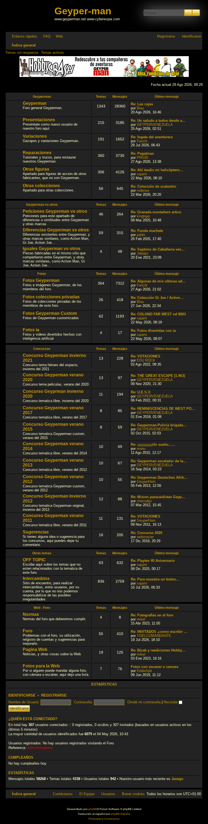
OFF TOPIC (34, 560)
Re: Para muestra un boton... (155, 579)
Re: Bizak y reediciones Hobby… (158, 650)
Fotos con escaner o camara (154, 667)
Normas (31, 614)
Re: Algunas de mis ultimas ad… (158, 281)
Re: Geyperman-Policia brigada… (159, 425)
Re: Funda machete (147, 231)
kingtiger (143, 216)
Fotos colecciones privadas (51, 297)
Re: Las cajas (142, 104)
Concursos (41, 349)
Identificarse (21, 695)
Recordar (171, 702)
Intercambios (36, 578)
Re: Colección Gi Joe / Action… (157, 298)
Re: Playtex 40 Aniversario (153, 561)
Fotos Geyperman (41, 280)
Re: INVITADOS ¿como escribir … (159, 632)
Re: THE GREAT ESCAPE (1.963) (158, 376)
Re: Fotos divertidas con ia (153, 331)
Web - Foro (42, 608)
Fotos (41, 274)
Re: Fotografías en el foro (152, 615)
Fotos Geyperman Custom (50, 313)
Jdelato (142, 253)
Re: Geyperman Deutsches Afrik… (159, 477)
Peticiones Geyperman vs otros (55, 211)
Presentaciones (39, 119)
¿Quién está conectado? (32, 719)
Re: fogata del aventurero (152, 137)
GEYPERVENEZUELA (155, 125)
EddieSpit (144, 671)
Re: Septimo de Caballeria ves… (158, 249)
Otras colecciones (41, 185)
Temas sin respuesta (21, 52)
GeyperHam (146, 481)
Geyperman (42, 97)
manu (141, 449)
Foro (27, 631)
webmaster (145, 537)
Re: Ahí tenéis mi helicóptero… (157, 170)
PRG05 (142, 158)
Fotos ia (31, 329)
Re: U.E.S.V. (141, 392)
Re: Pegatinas (142, 153)
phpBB (92, 809)
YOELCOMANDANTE (154, 636)
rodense (143, 190)
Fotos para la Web (41, 666)
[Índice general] (30, 15)
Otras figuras (36, 169)
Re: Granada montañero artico (156, 212)
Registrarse (54, 695)
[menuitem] (44, 36)
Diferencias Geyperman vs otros (56, 230)
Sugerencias (36, 532)
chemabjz (144, 501)
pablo (141, 235)
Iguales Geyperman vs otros (51, 248)
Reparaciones (37, 152)
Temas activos (52, 52)
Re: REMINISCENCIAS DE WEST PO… (163, 409)
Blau (140, 108)
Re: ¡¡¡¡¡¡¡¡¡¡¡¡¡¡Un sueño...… (153, 445)
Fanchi (142, 141)
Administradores (40, 748)
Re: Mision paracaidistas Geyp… (158, 497)
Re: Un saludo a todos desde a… (158, 121)
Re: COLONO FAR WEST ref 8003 (158, 314)
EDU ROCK (146, 360)
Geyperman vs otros (42, 205)
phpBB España (120, 813)
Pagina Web (35, 649)
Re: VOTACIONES (145, 356)
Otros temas (41, 553)
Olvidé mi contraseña (144, 702)
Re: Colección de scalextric (153, 186)
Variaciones (35, 136)
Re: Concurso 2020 (146, 533)
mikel (141, 619)
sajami (142, 174)
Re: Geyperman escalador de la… (159, 461)
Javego (177, 779)
